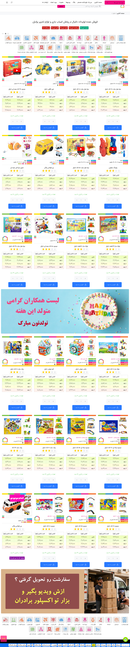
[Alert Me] (28, 502)
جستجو (61, 6)
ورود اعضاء (53, 2)
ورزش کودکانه (13, 645)
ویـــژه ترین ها (118, 3)
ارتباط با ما (45, 2)
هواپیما (60, 645)
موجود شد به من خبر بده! (17, 558)
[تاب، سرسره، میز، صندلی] (41, 47)
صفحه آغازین (98, 2)
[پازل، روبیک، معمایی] (58, 47)
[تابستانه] (104, 38)
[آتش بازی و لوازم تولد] (44, 38)
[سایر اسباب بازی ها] (21, 47)
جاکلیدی (65, 645)
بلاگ (74, 2)
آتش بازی (71, 645)
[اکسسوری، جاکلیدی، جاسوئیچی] (26, 38)
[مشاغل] (96, 38)
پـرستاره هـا (46, 28)
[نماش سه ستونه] (8, 34)
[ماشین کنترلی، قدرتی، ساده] (70, 38)
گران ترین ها (54, 28)
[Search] (11, 2)
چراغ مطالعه (37, 645)
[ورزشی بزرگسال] (99, 47)
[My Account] (7, 2)
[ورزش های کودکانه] (91, 47)
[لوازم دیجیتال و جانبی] (121, 38)
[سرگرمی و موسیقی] (83, 47)
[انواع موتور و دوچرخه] (17, 38)
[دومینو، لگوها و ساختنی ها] (8, 38)
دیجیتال (118, 645)
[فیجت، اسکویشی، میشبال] (31, 47)
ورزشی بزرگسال (22, 645)
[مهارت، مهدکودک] (74, 47)
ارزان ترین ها (63, 28)
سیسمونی (88, 645)
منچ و (28, 645)
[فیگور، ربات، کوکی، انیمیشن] (87, 38)
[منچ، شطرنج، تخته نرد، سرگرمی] (108, 47)
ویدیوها (68, 2)
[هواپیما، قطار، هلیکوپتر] (35, 38)
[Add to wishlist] (124, 60)
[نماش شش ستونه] (3, 34)
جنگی (113, 645)
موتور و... (54, 645)
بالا (2, 639)
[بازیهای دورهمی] (66, 47)
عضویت (61, 2)
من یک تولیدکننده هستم (85, 2)
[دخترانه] (61, 38)
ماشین (77, 645)
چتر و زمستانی (46, 645)
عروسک (103, 645)
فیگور (93, 645)
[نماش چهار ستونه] (5, 34)
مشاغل (98, 645)
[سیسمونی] (112, 38)
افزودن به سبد (111, 127)
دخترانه (109, 645)
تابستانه (82, 645)
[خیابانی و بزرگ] (49, 47)
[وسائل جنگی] (53, 38)
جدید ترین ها (84, 28)
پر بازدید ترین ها (74, 28)
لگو (32, 645)
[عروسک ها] (79, 38)
